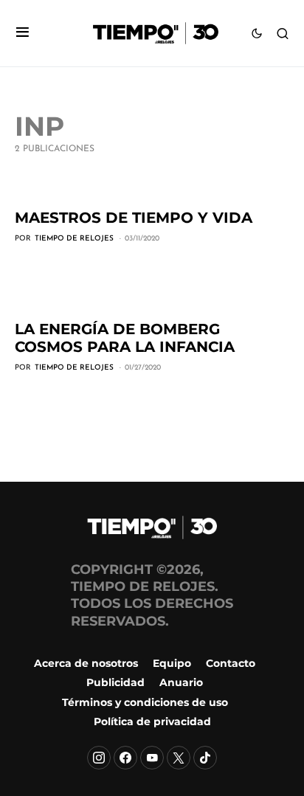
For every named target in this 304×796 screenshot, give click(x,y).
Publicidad (115, 682)
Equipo (172, 663)
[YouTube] (152, 757)
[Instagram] (99, 757)
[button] (22, 33)
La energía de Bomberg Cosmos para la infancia (125, 338)
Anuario (181, 682)
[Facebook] (125, 757)
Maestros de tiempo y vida (133, 217)
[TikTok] (205, 757)
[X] (178, 757)
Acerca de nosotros (86, 663)
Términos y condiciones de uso (145, 702)
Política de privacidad (152, 721)
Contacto (230, 663)
